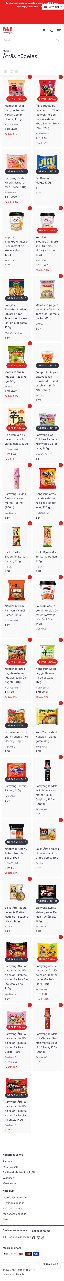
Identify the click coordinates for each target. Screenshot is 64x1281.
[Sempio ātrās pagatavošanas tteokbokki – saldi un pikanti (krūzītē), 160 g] (47, 373)
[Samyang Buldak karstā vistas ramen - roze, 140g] (16, 177)
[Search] (58, 40)
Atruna (7, 1219)
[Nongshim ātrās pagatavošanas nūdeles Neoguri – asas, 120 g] (47, 492)
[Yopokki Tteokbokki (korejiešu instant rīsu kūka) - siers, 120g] (16, 238)
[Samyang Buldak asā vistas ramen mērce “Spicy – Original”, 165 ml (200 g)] (47, 787)
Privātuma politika (13, 1202)
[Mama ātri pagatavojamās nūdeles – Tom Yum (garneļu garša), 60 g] (47, 304)
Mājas (6, 50)
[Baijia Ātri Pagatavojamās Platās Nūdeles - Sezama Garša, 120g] (16, 906)
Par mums (9, 1161)
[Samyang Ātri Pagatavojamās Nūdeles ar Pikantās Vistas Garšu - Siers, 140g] (47, 970)
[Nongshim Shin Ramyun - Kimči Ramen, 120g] (16, 603)
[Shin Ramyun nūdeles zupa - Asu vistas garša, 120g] (16, 434)
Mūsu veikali (10, 1166)
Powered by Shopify (13, 1274)
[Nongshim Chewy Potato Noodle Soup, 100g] (16, 848)
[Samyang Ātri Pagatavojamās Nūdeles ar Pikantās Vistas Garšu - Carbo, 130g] (16, 1037)
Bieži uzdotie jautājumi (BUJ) (20, 1172)
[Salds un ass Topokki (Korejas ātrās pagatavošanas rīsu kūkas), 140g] (47, 607)
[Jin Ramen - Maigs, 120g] (47, 172)
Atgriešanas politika (14, 1213)
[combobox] (32, 40)
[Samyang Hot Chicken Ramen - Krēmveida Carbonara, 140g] (47, 434)
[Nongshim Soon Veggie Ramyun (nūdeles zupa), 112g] (47, 670)
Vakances (8, 1177)
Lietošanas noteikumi (15, 1197)
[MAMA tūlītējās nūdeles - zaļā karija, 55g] (16, 371)
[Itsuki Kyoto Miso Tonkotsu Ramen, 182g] (47, 549)
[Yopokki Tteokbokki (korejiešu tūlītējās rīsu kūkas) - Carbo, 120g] (47, 241)
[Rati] (51, 30)
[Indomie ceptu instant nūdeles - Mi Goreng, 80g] (16, 729)
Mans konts (9, 1183)
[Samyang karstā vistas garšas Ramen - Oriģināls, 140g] (47, 906)
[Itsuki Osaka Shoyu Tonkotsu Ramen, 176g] (16, 549)
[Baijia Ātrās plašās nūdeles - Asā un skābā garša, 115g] (47, 845)
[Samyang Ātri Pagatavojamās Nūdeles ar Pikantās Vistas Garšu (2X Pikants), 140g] (16, 1102)
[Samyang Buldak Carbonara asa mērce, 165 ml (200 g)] (16, 492)
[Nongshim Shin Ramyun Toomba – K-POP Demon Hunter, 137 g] (16, 107)
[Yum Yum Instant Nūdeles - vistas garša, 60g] (47, 729)
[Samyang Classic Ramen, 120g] (16, 780)
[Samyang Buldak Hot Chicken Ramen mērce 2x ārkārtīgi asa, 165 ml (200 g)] (47, 1034)
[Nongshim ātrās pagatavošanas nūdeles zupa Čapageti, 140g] (16, 670)
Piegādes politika (13, 1208)
